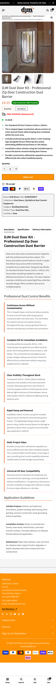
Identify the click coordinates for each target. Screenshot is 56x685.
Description (9, 229)
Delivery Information (42, 229)
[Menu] (4, 10)
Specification (23, 229)
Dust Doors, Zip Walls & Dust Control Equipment (16, 16)
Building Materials (38, 16)
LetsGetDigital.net (28, 646)
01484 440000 (11, 600)
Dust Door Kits (6, 18)
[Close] (52, 3)
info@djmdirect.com (17, 603)
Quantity (6, 163)
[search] (47, 10)
